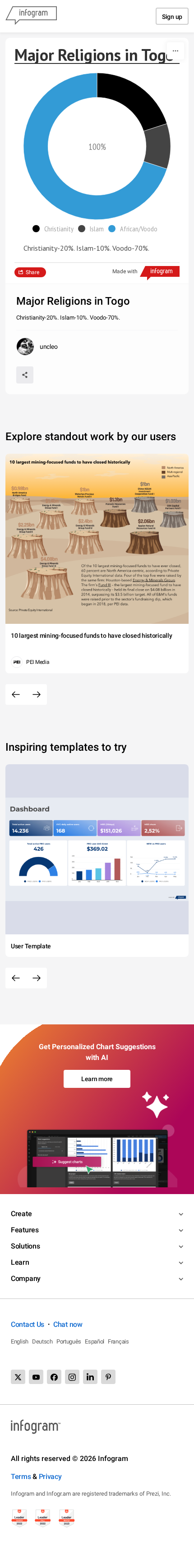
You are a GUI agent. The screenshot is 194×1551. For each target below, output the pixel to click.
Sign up (172, 16)
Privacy (50, 1476)
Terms (21, 1476)
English (19, 1341)
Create (21, 1213)
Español (94, 1341)
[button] (55, 228)
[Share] (24, 374)
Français (118, 1341)
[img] (132, 102)
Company (26, 1278)
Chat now (68, 1324)
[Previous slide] (15, 694)
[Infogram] (31, 16)
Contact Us (27, 1324)
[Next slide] (36, 694)
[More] (175, 50)
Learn (20, 1262)
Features (25, 1230)
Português (68, 1341)
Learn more (97, 1078)
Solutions (25, 1246)
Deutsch (42, 1341)
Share (32, 272)
